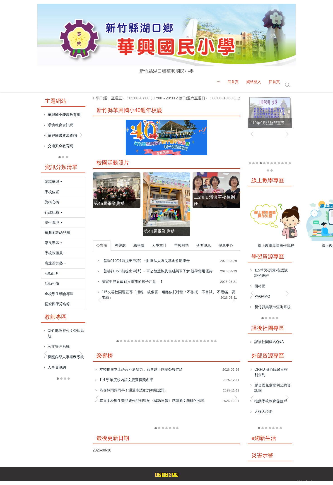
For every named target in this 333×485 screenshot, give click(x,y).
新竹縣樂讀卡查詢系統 (272, 307)
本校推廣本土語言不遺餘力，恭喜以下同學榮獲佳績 (141, 369)
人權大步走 (263, 411)
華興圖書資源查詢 (62, 135)
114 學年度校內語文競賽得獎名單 (126, 380)
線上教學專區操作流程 (276, 245)
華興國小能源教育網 (64, 115)
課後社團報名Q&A (269, 342)
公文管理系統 (59, 346)
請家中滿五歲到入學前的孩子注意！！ (132, 281)
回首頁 (233, 82)
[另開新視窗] (270, 112)
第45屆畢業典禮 (109, 203)
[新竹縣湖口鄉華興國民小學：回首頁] (166, 35)
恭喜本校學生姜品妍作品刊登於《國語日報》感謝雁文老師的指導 (152, 401)
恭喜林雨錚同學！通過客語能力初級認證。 (133, 390)
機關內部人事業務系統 (66, 357)
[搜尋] (287, 85)
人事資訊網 (57, 367)
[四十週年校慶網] (166, 137)
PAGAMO (262, 296)
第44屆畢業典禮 (159, 231)
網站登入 (253, 82)
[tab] (59, 157)
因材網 (259, 286)
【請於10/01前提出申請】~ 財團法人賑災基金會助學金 (146, 261)
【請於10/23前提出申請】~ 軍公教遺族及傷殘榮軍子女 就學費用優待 (157, 271)
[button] (46, 135)
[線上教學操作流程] (276, 220)
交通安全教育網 (60, 146)
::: (218, 82)
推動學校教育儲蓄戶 (270, 401)
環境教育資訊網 (60, 125)
